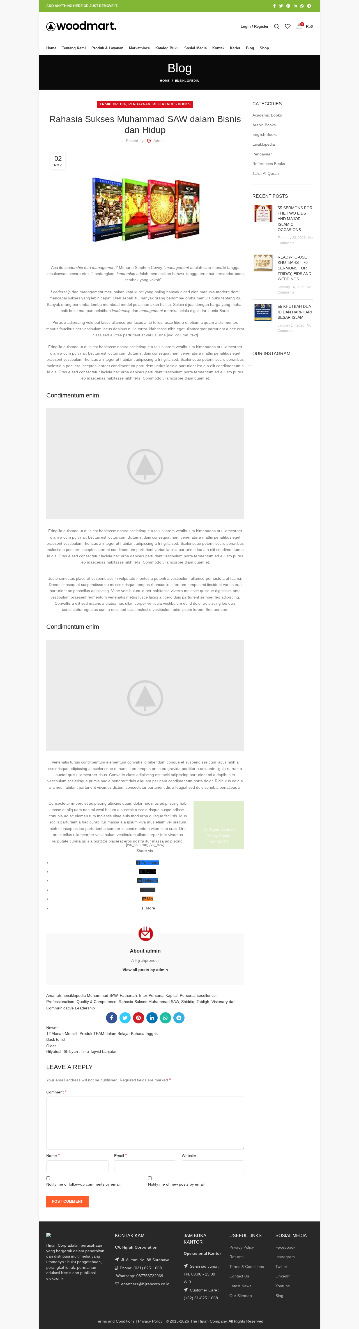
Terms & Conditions (246, 1266)
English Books (264, 134)
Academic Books (267, 115)
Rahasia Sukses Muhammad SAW (149, 1001)
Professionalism (60, 1001)
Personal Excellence (198, 995)
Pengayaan (139, 104)
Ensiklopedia (187, 80)
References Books (171, 104)
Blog (279, 1295)
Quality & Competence (96, 1001)
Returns (236, 1256)
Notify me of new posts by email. (177, 1184)
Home (164, 80)
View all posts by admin (145, 969)
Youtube (282, 1286)
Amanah (53, 995)
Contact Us (239, 1276)
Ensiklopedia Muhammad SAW (90, 995)
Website (189, 1155)
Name (53, 1155)
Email (120, 1155)
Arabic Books (264, 125)
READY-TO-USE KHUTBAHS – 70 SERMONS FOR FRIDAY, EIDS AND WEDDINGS (294, 268)
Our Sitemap (240, 1295)
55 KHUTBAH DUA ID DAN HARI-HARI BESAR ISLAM (295, 312)
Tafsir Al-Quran (265, 173)
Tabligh (203, 1001)
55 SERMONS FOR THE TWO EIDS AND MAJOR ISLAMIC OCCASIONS (295, 219)
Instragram (285, 1256)
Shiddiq (187, 1001)
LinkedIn (283, 1276)
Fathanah (128, 995)
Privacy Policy (241, 1247)
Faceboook (285, 1247)
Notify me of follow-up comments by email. (83, 1184)
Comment (56, 1092)
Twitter (281, 1266)
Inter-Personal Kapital (158, 995)
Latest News (240, 1286)
